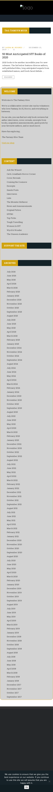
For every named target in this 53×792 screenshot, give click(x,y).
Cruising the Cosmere (17, 182)
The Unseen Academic (17, 234)
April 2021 (11, 524)
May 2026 (11, 279)
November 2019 (14, 592)
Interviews (12, 194)
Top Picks (11, 218)
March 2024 (12, 384)
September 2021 (14, 504)
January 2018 (13, 680)
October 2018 (13, 644)
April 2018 (11, 668)
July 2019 (11, 608)
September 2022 (14, 456)
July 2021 (11, 512)
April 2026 (11, 283)
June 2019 (11, 612)
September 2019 (14, 600)
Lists (9, 198)
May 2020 (11, 568)
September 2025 (14, 311)
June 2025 (11, 323)
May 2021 (11, 520)
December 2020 (14, 540)
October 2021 (13, 500)
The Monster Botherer (17, 202)
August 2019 (12, 604)
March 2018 (12, 672)
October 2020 (13, 548)
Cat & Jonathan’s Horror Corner (21, 174)
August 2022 (12, 460)
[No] (49, 781)
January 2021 (13, 536)
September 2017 (14, 696)
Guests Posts (13, 190)
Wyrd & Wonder (14, 230)
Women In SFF (14, 226)
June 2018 (11, 660)
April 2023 (11, 428)
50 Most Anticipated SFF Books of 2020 (23, 55)
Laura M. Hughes (13, 47)
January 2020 (13, 584)
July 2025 (11, 319)
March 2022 (12, 480)
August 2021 (12, 508)
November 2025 (14, 303)
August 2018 (12, 652)
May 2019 (11, 616)
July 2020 (11, 560)
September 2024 (14, 360)
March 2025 (12, 336)
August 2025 (12, 315)
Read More (8, 77)
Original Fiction (14, 210)
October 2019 (13, 596)
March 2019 (12, 624)
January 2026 (13, 295)
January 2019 (13, 632)
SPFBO (10, 214)
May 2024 (11, 376)
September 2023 (14, 408)
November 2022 (14, 448)
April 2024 (11, 380)
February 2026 (13, 291)
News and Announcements (19, 206)
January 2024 (13, 392)
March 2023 (12, 432)
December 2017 (14, 684)
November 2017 (14, 688)
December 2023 (14, 396)
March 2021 (12, 528)
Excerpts (11, 186)
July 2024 (11, 368)
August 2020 (12, 556)
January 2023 (13, 440)
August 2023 (12, 412)
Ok (26, 787)
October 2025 (13, 307)
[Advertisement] (26, 740)
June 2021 (11, 516)
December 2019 (14, 588)
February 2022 (13, 484)
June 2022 (11, 468)
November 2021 (14, 496)
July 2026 (11, 271)
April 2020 (11, 572)
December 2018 (14, 636)
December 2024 (14, 347)
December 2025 (14, 299)
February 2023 (13, 436)
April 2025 (11, 331)
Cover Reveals (13, 178)
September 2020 (14, 552)
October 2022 (13, 452)
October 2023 (13, 404)
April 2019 (11, 620)
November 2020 (14, 544)
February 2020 (13, 580)
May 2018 (11, 664)
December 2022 (14, 444)
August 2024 (12, 364)
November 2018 (14, 640)
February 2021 (13, 532)
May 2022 (11, 472)
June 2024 (11, 372)
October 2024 (13, 356)
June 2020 (11, 564)
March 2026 (12, 287)
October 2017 (13, 692)
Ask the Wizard (14, 170)
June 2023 (11, 420)
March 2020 (12, 576)
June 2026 (11, 275)
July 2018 (11, 656)
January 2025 (13, 344)
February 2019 (13, 628)
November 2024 (14, 352)
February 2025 (13, 339)
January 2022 (13, 488)
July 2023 (11, 416)
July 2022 (11, 464)
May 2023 (11, 424)
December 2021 (14, 492)
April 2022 (11, 476)
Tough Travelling (15, 222)
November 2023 (14, 400)
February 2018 (13, 676)
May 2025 (11, 328)
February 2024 (13, 388)
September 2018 (14, 648)
